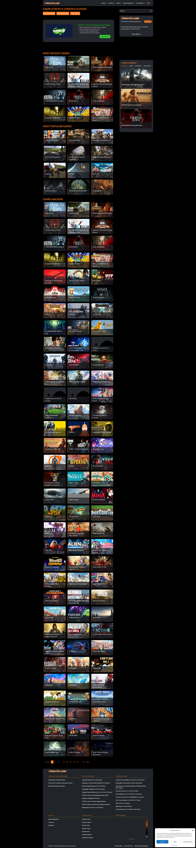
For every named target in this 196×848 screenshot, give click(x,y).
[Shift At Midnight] (102, 361)
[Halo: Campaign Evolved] (78, 378)
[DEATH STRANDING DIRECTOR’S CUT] (55, 630)
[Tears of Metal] (78, 361)
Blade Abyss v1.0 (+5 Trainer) (124, 806)
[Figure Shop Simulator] (102, 580)
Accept (162, 841)
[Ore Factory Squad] (78, 327)
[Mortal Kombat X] (55, 187)
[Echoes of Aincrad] (78, 411)
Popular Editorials (87, 834)
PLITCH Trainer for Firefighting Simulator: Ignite (95, 795)
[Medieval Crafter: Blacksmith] (102, 63)
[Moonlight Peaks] (102, 445)
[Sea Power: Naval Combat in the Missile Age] (78, 597)
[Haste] (55, 529)
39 (70, 762)
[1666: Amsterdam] (102, 97)
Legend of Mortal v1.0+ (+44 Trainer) (92, 780)
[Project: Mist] (55, 496)
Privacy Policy (118, 846)
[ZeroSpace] (55, 361)
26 (67, 762)
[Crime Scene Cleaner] (78, 630)
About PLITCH (105, 36)
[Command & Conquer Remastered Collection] (55, 479)
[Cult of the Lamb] (55, 293)
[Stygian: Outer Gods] (55, 748)
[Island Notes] (78, 63)
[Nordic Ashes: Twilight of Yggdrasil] (78, 563)
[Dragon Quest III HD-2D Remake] (55, 395)
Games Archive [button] (75, 13)
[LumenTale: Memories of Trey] (55, 715)
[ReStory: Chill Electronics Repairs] (102, 114)
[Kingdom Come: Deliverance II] (102, 153)
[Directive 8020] (102, 462)
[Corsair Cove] (102, 310)
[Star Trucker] (78, 395)
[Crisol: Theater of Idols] (55, 80)
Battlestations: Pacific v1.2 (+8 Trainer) (92, 807)
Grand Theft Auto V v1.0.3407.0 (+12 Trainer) (128, 809)
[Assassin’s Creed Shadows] (102, 136)
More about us (136, 34)
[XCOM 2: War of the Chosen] (102, 630)
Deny (175, 841)
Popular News (86, 831)
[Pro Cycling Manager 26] (55, 428)
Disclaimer (51, 825)
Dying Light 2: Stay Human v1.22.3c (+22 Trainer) (129, 783)
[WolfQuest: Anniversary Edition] (102, 344)
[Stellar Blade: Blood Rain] (55, 344)
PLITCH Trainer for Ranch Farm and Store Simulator (96, 804)
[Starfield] (78, 170)
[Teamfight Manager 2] (78, 698)
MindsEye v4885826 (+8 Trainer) (91, 798)
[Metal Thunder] (78, 496)
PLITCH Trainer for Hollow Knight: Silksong (94, 801)
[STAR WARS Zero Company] (55, 97)
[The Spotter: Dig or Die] (55, 445)
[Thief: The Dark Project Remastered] (102, 748)
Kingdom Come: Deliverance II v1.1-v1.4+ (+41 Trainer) (97, 792)
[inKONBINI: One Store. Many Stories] (78, 529)
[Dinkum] (55, 310)
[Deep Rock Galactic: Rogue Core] (55, 732)
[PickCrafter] (102, 512)
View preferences (187, 841)
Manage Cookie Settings (141, 846)
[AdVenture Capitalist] (55, 698)
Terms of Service (128, 846)
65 (77, 762)
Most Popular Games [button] (62, 13)
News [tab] (131, 65)
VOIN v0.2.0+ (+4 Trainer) (123, 803)
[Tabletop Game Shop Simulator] (55, 580)
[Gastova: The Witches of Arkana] (102, 546)
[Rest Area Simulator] (102, 698)
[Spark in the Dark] (102, 293)
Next (87, 762)
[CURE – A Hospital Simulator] (78, 445)
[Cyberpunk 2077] (78, 136)
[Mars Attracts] (78, 512)
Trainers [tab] (124, 65)
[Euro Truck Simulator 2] (55, 153)
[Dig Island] (55, 512)
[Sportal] (78, 462)
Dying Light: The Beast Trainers (56, 780)
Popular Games (86, 819)
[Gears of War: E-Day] (102, 563)
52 (74, 762)
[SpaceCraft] (102, 614)
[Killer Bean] (55, 546)
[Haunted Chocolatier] (55, 563)
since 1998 (148, 21)
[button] (193, 830)
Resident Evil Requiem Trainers (56, 786)
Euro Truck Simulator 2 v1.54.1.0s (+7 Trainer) (128, 800)
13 (63, 762)
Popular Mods (86, 825)
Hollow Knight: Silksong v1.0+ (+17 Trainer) (94, 786)
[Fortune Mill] (102, 664)
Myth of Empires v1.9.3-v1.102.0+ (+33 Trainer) (129, 794)
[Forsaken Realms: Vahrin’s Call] (55, 327)
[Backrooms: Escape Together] (102, 428)
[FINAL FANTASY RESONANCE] (102, 681)
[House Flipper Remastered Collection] (102, 715)
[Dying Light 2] (102, 187)
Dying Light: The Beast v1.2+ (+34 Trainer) (93, 789)
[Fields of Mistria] (78, 293)
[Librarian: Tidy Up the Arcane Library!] (102, 80)
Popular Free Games (87, 837)
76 (83, 762)
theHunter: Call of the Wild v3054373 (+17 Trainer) (96, 783)
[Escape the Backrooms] (55, 114)
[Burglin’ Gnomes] (55, 664)
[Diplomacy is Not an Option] (78, 580)
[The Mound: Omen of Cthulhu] (102, 411)
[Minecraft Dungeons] (55, 597)
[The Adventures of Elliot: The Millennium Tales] (78, 80)
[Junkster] (78, 428)
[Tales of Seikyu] (78, 479)
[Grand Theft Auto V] (55, 136)
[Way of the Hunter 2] (102, 597)
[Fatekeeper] (78, 715)
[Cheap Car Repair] (102, 732)
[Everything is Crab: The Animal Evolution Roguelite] (102, 479)
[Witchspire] (55, 681)
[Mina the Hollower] (102, 496)
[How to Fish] (55, 63)
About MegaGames (53, 819)
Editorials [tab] (138, 65)
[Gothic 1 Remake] (78, 748)
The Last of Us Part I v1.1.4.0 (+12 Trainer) (127, 791)
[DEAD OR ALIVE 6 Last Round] (102, 395)
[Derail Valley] (78, 732)
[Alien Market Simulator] (78, 546)
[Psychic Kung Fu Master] (78, 277)
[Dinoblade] (78, 310)
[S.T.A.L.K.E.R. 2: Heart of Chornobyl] (78, 153)
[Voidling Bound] (78, 614)
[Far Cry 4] (102, 170)
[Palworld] (55, 170)
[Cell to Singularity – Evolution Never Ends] (78, 344)
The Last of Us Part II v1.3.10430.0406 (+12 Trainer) (130, 797)
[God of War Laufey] (102, 647)
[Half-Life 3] (55, 462)
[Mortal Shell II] (78, 97)
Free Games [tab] (147, 65)
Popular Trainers (86, 822)
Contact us (51, 822)
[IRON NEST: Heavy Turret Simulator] (55, 277)
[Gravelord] (78, 647)
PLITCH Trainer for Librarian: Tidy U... (127, 836)
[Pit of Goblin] (102, 277)
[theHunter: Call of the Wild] (78, 187)
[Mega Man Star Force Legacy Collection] (55, 647)
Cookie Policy (174, 845)
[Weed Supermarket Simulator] (55, 411)
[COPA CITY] (55, 614)
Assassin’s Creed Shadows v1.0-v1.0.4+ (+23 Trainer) (130, 780)
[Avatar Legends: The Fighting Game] (55, 378)
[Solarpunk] (78, 681)
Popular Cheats (86, 828)
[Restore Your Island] (102, 327)
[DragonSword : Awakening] (102, 378)
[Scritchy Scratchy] (78, 114)
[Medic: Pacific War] (102, 529)
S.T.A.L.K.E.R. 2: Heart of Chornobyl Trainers (60, 783)
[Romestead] (78, 664)
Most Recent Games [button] (49, 13)
